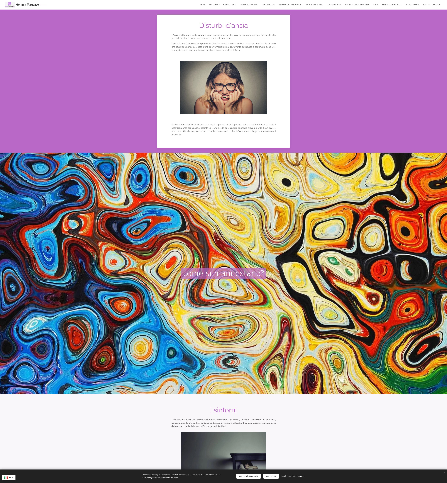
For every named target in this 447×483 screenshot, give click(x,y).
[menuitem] (202, 5)
